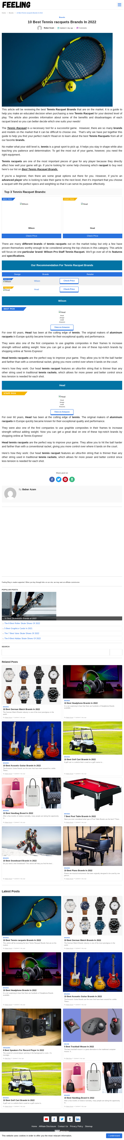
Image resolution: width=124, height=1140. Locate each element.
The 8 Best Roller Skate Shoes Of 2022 (22, 623)
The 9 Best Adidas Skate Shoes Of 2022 (22, 638)
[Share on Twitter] (58, 479)
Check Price (31, 236)
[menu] (119, 4)
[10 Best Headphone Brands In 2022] (92, 692)
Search (6, 647)
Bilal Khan (8, 1058)
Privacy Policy (76, 1126)
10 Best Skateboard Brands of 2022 (20, 618)
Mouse (66, 1044)
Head (36, 289)
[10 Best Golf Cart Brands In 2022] (92, 748)
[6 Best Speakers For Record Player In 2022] (31, 1035)
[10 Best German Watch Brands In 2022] (31, 692)
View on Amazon (62, 327)
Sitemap (88, 1126)
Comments (83, 28)
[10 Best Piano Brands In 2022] (92, 853)
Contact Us (63, 1126)
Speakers (6, 1048)
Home (34, 1126)
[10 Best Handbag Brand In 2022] (31, 801)
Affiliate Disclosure (47, 1126)
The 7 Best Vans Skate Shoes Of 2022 (21, 633)
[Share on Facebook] (52, 479)
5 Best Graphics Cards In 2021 (18, 628)
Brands (62, 17)
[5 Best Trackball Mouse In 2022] (92, 1035)
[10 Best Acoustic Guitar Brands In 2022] (31, 748)
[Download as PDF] (72, 479)
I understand (114, 1136)
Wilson (37, 281)
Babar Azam (29, 489)
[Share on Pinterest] (65, 479)
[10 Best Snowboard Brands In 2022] (31, 853)
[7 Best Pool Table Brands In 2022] (92, 801)
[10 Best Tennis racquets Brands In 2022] (31, 923)
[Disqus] (62, 541)
